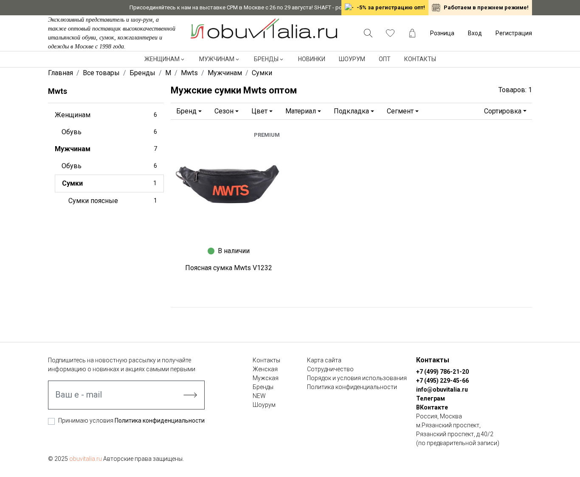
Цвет (259, 111)
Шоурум (352, 59)
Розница (442, 33)
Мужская (266, 378)
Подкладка (351, 111)
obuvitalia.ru (85, 458)
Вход (475, 33)
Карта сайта (324, 360)
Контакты (420, 59)
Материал (300, 111)
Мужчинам (216, 59)
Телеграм (430, 398)
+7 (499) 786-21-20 (442, 371)
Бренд (186, 111)
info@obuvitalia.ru (442, 389)
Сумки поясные (112, 201)
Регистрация (514, 33)
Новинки (311, 59)
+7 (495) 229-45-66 (442, 380)
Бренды (266, 59)
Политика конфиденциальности (160, 420)
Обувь (109, 132)
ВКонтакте (432, 407)
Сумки (109, 183)
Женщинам (162, 59)
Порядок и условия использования (357, 378)
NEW (259, 395)
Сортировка (502, 111)
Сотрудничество (330, 369)
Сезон (224, 111)
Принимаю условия (131, 420)
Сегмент (400, 111)
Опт (385, 59)
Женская (265, 369)
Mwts (57, 91)
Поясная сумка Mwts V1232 (228, 268)
